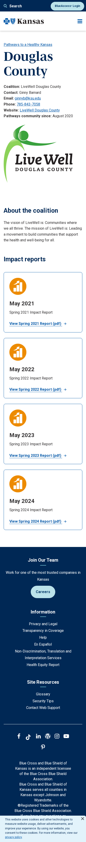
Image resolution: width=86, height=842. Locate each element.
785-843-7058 (28, 104)
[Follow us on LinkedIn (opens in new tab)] (38, 736)
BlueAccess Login (67, 6)
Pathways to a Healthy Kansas (28, 44)
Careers (43, 592)
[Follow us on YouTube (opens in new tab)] (66, 736)
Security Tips (43, 701)
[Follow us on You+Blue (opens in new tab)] (47, 736)
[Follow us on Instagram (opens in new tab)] (57, 736)
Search (15, 6)
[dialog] (43, 829)
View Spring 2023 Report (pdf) (35, 455)
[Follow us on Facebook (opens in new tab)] (18, 736)
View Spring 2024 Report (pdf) (35, 521)
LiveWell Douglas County (40, 110)
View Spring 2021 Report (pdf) (35, 323)
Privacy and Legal (43, 624)
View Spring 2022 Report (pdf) (35, 389)
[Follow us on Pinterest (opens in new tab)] (43, 747)
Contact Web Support (43, 707)
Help (43, 637)
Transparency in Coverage (43, 630)
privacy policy (13, 837)
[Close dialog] (82, 817)
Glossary (43, 694)
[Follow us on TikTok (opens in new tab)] (28, 737)
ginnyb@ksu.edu (28, 98)
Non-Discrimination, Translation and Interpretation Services (43, 654)
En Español (43, 644)
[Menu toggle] (80, 21)
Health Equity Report (43, 665)
